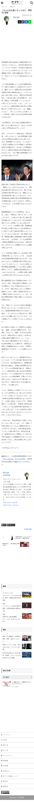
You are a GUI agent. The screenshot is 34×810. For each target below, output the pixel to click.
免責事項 (5, 786)
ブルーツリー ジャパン (11, 505)
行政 (4, 603)
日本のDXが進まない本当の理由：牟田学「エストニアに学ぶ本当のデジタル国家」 (12, 655)
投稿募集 (5, 760)
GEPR (5, 740)
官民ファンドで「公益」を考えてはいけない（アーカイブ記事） (12, 647)
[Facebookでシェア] (22, 22)
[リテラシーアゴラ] (6, 684)
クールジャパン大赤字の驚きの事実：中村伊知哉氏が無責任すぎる (12, 608)
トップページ (7, 735)
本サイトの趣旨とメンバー (11, 776)
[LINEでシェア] (29, 22)
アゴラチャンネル (8, 593)
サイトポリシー (7, 755)
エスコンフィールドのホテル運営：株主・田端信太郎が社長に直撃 (12, 598)
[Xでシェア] (19, 22)
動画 (4, 586)
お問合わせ (6, 771)
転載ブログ (12, 525)
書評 (4, 629)
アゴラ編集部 (15, 686)
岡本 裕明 (16, 17)
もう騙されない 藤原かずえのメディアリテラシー (22, 683)
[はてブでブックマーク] (26, 22)
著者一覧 (5, 745)
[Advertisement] (17, 42)
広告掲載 (5, 765)
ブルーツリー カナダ (10, 502)
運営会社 (5, 781)
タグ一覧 (5, 750)
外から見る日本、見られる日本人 (14, 459)
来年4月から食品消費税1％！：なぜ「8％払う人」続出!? (11, 619)
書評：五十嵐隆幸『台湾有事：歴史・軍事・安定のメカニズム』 (12, 639)
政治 (5, 525)
